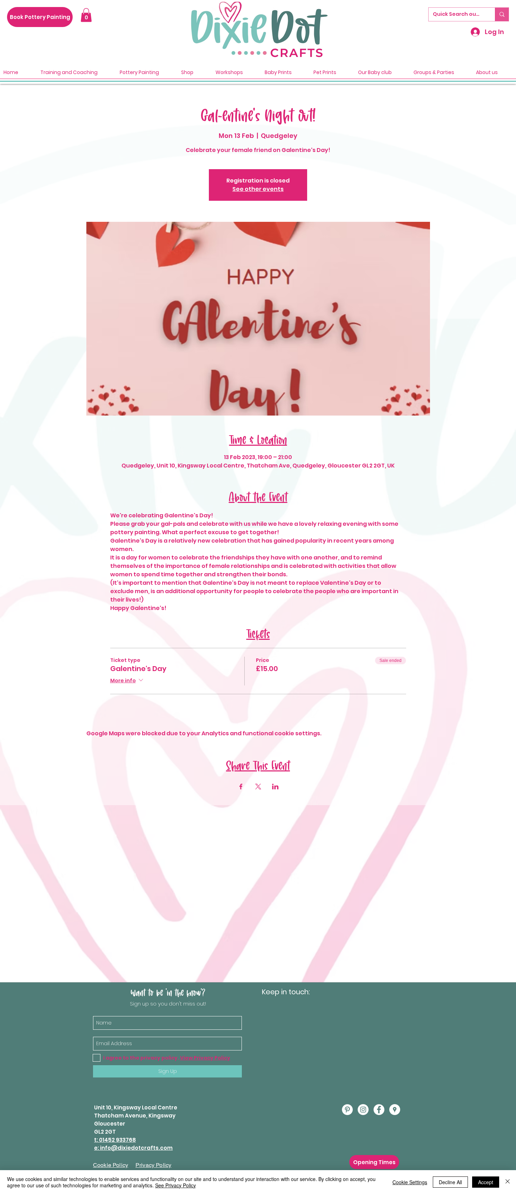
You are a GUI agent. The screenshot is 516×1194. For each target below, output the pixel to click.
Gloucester (109, 1123)
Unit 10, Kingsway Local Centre (135, 1107)
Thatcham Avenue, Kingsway (135, 1115)
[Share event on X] (258, 786)
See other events (258, 189)
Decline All (450, 1182)
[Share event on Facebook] (241, 786)
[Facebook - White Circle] (378, 1109)
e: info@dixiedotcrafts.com (133, 1148)
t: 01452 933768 (115, 1139)
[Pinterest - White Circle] (347, 1109)
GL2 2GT (105, 1131)
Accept (485, 1182)
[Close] (507, 1182)
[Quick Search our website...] (502, 14)
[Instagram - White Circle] (363, 1109)
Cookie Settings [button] (409, 1182)
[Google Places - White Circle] (394, 1109)
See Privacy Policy (175, 1185)
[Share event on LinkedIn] (275, 786)
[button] (86, 15)
